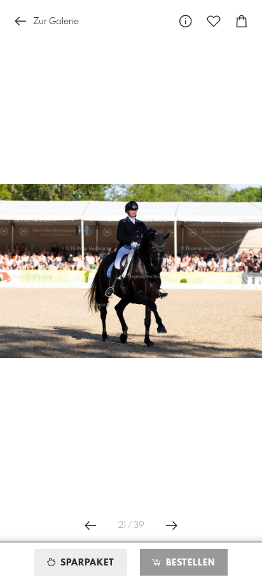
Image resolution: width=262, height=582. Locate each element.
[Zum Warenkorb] (241, 21)
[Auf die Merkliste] (213, 21)
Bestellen (189, 562)
